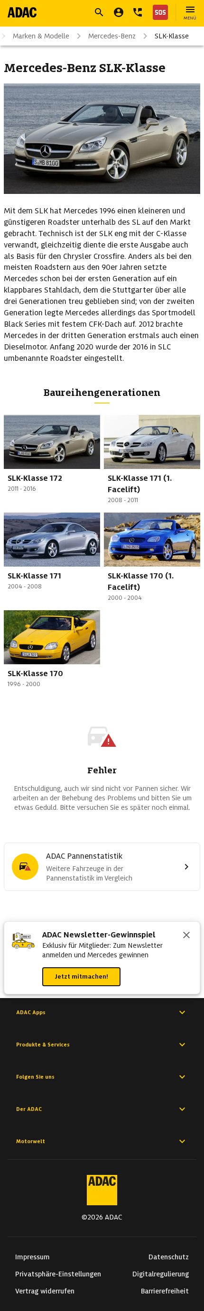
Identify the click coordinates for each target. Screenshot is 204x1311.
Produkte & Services (43, 1044)
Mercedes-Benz (112, 36)
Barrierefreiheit (165, 1291)
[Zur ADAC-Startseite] (22, 12)
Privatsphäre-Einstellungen (58, 1274)
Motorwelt (30, 1141)
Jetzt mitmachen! (81, 976)
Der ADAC (29, 1109)
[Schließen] (186, 936)
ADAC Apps (31, 1012)
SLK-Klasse (172, 36)
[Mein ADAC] (118, 12)
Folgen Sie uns (35, 1076)
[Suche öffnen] (99, 12)
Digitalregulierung (160, 1274)
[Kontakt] (137, 12)
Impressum (32, 1257)
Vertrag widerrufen (44, 1291)
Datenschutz (168, 1257)
